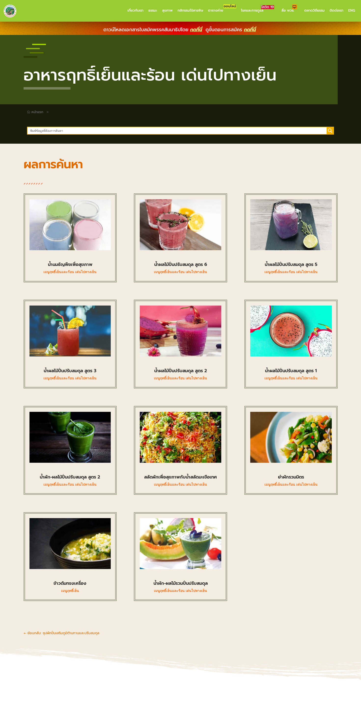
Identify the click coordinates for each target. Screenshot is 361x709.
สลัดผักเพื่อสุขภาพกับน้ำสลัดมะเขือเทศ (180, 477)
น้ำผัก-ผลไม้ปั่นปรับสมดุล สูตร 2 (70, 477)
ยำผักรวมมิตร (291, 477)
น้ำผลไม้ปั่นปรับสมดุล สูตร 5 (291, 264)
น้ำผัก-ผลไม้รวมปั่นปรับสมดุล (180, 583)
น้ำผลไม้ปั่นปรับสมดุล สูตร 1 (291, 370)
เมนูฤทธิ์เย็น (70, 591)
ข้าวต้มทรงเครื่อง (70, 583)
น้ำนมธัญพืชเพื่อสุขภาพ (70, 264)
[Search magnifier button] (330, 130)
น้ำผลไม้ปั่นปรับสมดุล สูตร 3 (70, 370)
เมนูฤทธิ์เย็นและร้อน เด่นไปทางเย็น (70, 272)
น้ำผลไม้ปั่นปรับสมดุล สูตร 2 (180, 370)
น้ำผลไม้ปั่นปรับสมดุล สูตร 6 (180, 264)
